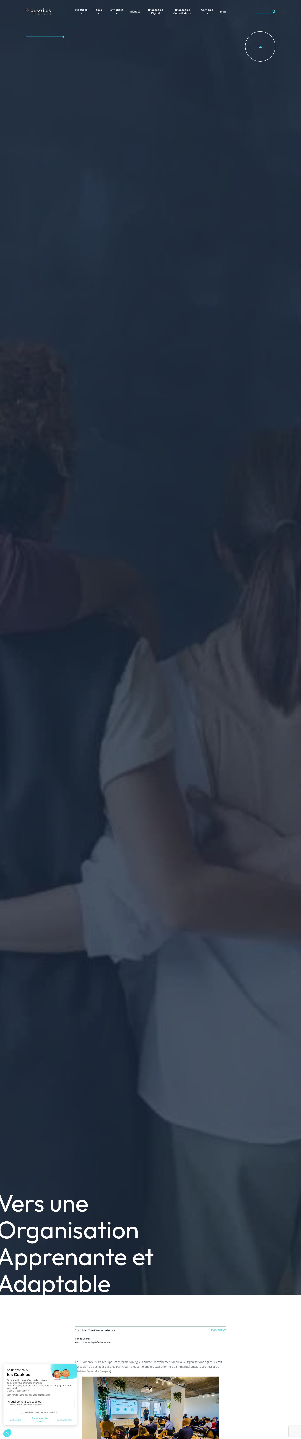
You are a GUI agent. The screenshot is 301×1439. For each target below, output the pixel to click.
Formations (116, 9)
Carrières (207, 9)
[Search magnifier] (273, 11)
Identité (135, 11)
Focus (98, 9)
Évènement (218, 1330)
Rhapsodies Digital (155, 11)
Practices (81, 9)
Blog (223, 11)
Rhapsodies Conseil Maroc (182, 11)
